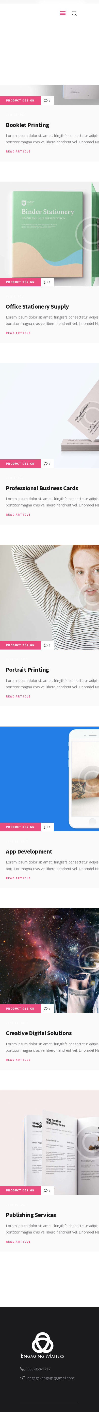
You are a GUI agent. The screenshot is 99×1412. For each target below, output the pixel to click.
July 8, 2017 (15, 296)
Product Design (20, 100)
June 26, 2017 (17, 659)
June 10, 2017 (17, 1204)
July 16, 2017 (16, 115)
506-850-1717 (38, 1369)
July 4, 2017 (15, 478)
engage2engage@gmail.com (50, 1378)
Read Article (18, 151)
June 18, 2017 (17, 841)
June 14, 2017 (17, 1023)
